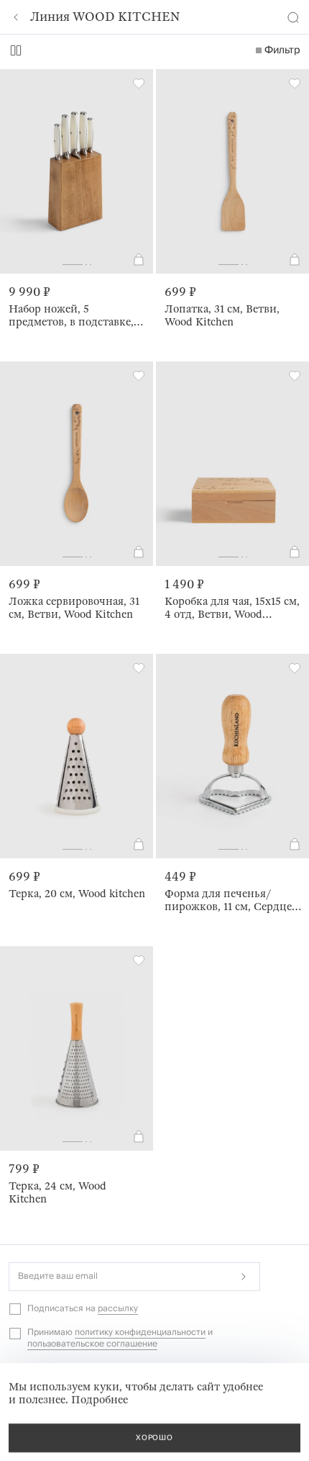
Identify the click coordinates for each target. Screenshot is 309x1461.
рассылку (118, 1308)
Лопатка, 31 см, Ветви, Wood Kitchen (222, 315)
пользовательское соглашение (92, 1344)
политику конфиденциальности (140, 1332)
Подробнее (99, 1399)
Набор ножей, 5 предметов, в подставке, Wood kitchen (71, 315)
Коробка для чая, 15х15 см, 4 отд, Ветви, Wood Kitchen (232, 608)
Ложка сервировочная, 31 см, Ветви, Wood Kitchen (74, 608)
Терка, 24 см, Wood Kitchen (57, 1192)
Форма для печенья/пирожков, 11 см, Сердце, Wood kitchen (230, 900)
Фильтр (282, 50)
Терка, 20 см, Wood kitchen (77, 893)
